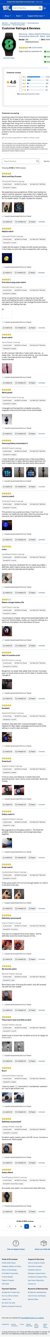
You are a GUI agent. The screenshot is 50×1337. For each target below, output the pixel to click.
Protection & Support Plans (37, 1277)
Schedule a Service (34, 1270)
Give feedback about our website (32, 1318)
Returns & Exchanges (9, 1270)
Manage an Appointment (36, 1273)
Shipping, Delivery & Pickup (11, 1266)
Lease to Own (6, 1299)
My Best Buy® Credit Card (11, 1292)
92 (34, 1226)
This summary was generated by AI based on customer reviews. (22, 137)
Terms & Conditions (14, 1325)
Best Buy (5, 23)
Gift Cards (5, 1284)
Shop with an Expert (35, 1266)
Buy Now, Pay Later (8, 1303)
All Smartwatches (18, 25)
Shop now (39, 2)
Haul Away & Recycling (36, 1280)
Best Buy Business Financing (12, 1306)
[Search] (37, 161)
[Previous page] (10, 1226)
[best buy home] (7, 8)
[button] (8, 16)
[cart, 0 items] (44, 8)
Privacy (22, 1324)
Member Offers (33, 1299)
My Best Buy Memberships (37, 1292)
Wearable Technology (17, 23)
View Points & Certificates (37, 1296)
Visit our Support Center (36, 1263)
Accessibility (5, 1324)
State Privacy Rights (36, 1326)
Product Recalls (7, 1277)
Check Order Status (9, 1263)
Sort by (46, 161)
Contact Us (32, 1284)
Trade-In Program (8, 1280)
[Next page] (40, 1226)
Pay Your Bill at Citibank (10, 1296)
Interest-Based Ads (29, 1325)
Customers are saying (10, 113)
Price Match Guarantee (10, 1273)
